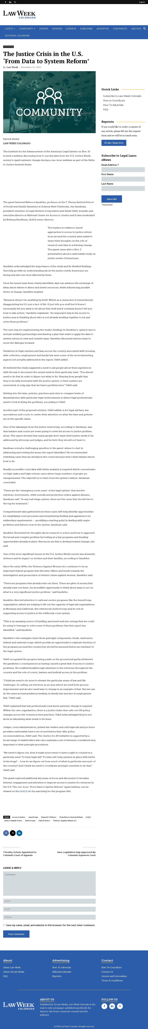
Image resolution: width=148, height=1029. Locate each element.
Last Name (107, 183)
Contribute (120, 28)
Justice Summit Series (13, 821)
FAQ (105, 109)
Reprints (56, 976)
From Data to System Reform (71, 817)
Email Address (110, 164)
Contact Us (107, 971)
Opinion (57, 28)
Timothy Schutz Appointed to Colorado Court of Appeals (19, 854)
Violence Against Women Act (64, 821)
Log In (142, 2)
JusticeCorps (30, 821)
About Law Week (12, 967)
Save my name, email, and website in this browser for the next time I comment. (50, 925)
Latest (9, 28)
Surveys (71, 28)
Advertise (103, 28)
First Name (107, 174)
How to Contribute (114, 100)
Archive (136, 28)
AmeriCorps (33, 817)
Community (26, 28)
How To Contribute (111, 967)
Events (43, 28)
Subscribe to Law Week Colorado (122, 96)
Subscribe (86, 28)
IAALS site (26, 791)
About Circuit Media (13, 971)
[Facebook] (5, 2)
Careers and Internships (114, 976)
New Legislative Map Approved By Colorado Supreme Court (76, 854)
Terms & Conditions (112, 980)
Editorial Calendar (17, 35)
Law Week (12, 67)
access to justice (18, 817)
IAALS (88, 817)
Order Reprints (113, 142)
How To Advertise (113, 105)
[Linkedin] (10, 2)
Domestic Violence (48, 817)
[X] (15, 2)
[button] (144, 28)
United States (44, 821)
